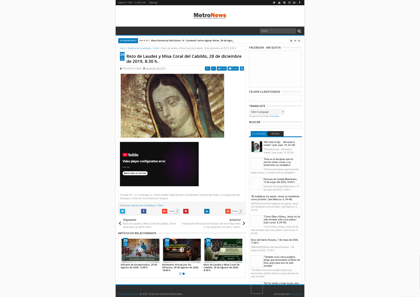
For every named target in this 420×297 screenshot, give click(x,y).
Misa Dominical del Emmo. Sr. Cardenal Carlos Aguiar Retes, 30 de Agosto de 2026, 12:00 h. (203, 40)
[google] (294, 2)
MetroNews (296, 294)
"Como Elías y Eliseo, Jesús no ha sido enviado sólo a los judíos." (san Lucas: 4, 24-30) (282, 219)
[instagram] (289, 2)
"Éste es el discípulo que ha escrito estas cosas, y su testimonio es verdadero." (278, 162)
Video (160, 205)
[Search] (299, 31)
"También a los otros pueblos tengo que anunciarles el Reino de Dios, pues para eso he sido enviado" (282, 261)
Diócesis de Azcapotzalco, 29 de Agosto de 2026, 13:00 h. (139, 266)
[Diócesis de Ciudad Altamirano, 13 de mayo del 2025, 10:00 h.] (257, 183)
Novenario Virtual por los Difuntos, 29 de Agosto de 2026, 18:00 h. (180, 267)
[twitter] (274, 2)
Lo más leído (259, 133)
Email (234, 68)
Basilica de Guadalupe (143, 205)
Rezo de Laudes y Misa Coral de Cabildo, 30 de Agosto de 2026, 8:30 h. (222, 267)
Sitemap (153, 2)
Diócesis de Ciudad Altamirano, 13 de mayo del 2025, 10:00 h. (280, 181)
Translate (274, 116)
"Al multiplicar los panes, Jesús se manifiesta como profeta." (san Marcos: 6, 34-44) (275, 198)
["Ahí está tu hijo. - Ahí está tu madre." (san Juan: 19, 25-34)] (257, 146)
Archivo (275, 133)
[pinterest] (284, 2)
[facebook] (299, 2)
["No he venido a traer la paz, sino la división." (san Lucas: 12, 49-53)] (257, 287)
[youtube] (279, 2)
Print (222, 68)
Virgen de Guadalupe (128, 294)
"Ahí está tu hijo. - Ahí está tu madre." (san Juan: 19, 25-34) (279, 144)
